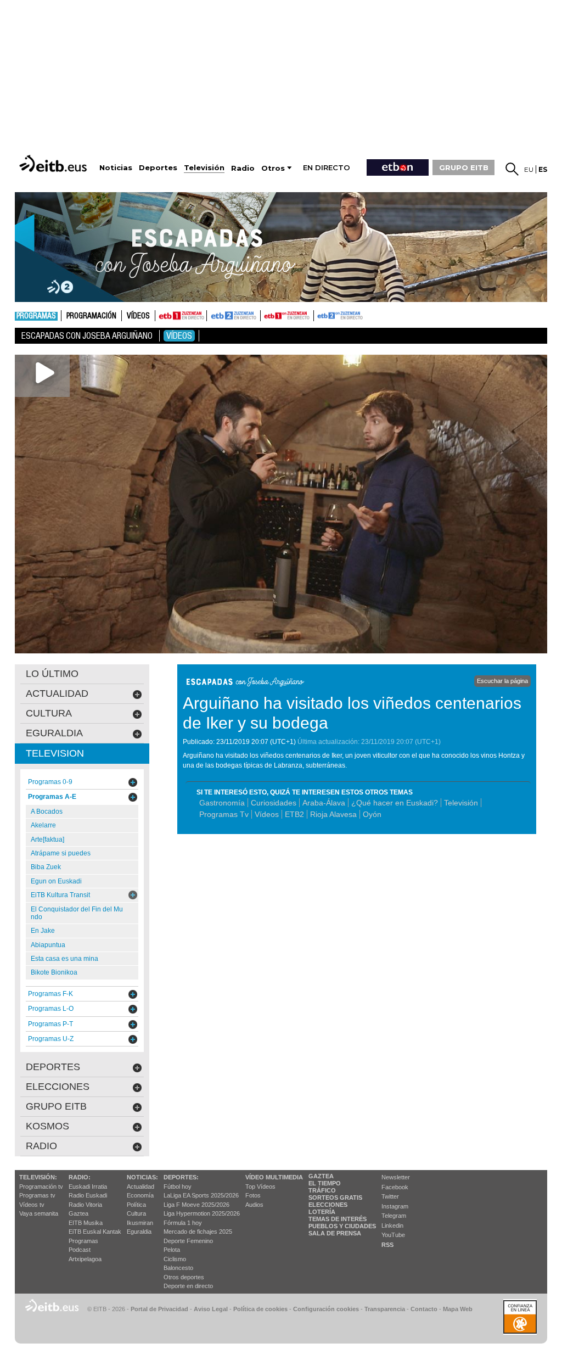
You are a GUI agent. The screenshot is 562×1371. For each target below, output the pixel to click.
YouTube (393, 1235)
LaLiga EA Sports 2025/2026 (201, 1195)
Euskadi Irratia (88, 1186)
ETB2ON (319, 314)
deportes (53, 1066)
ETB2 (234, 315)
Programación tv (41, 1186)
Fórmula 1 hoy (183, 1222)
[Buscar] (512, 169)
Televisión (461, 802)
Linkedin (392, 1225)
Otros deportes (184, 1277)
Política (136, 1204)
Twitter (390, 1196)
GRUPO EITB (463, 167)
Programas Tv (224, 814)
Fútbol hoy (178, 1186)
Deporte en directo (188, 1286)
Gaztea (78, 1213)
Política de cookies (260, 1309)
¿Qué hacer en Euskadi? (394, 802)
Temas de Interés (337, 1219)
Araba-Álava (323, 802)
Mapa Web (458, 1309)
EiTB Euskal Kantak (95, 1231)
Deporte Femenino (188, 1241)
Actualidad (140, 1186)
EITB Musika (86, 1222)
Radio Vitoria (85, 1204)
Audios (254, 1204)
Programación (91, 316)
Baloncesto (178, 1267)
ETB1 (181, 315)
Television (55, 753)
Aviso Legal (211, 1309)
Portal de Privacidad (159, 1309)
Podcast (80, 1249)
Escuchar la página (502, 681)
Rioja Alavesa (333, 814)
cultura (49, 713)
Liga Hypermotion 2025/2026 (202, 1213)
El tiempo (324, 1183)
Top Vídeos (260, 1186)
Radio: (80, 1177)
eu (528, 169)
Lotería (321, 1211)
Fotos (253, 1195)
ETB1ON (265, 314)
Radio (41, 1145)
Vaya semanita (38, 1213)
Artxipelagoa (85, 1259)
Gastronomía (222, 802)
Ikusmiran (140, 1222)
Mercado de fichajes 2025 (198, 1231)
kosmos (47, 1126)
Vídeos (138, 316)
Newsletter (395, 1177)
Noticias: (142, 1177)
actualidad (57, 693)
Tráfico (322, 1190)
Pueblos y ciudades (342, 1226)
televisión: (38, 1177)
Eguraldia (139, 1231)
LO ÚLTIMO (52, 673)
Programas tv (37, 1195)
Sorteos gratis (335, 1197)
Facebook (394, 1187)
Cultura (136, 1213)
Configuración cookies (326, 1309)
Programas (36, 316)
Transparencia (384, 1309)
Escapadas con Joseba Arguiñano (87, 336)
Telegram (393, 1215)
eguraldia (54, 733)
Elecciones (327, 1204)
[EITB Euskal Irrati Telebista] (54, 163)
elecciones (57, 1086)
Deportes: (181, 1177)
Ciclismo (175, 1259)
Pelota (172, 1249)
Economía (140, 1195)
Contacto (424, 1309)
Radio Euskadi (88, 1195)
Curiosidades (273, 802)
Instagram (394, 1206)
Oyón (372, 814)
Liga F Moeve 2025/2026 (196, 1204)
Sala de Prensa (334, 1233)
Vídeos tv (31, 1204)
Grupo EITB (56, 1106)
